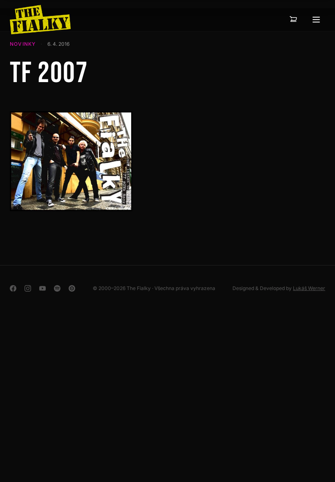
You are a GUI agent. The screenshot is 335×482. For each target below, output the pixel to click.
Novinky (23, 44)
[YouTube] (42, 288)
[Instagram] (28, 288)
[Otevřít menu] (316, 20)
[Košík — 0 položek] (293, 20)
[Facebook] (13, 288)
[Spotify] (57, 288)
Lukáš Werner (309, 288)
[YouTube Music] (72, 288)
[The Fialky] (40, 19)
